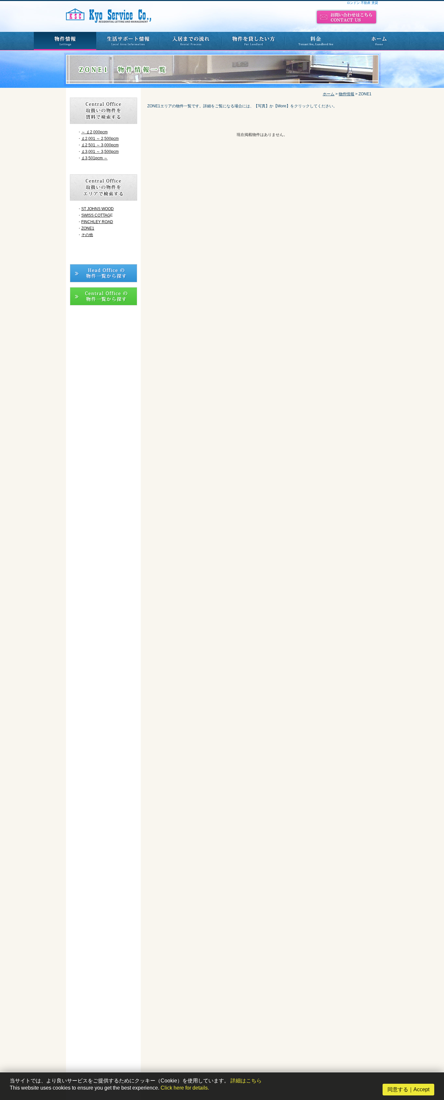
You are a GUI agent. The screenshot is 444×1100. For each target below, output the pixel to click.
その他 (87, 235)
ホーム (328, 94)
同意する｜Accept (408, 1089)
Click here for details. (185, 1088)
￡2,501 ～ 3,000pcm (100, 145)
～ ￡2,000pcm (94, 132)
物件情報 (346, 94)
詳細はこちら (246, 1080)
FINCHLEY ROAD (97, 222)
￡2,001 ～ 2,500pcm (100, 138)
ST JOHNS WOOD (97, 209)
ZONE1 (87, 228)
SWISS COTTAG (95, 215)
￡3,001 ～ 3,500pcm (100, 151)
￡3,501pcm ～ (94, 158)
